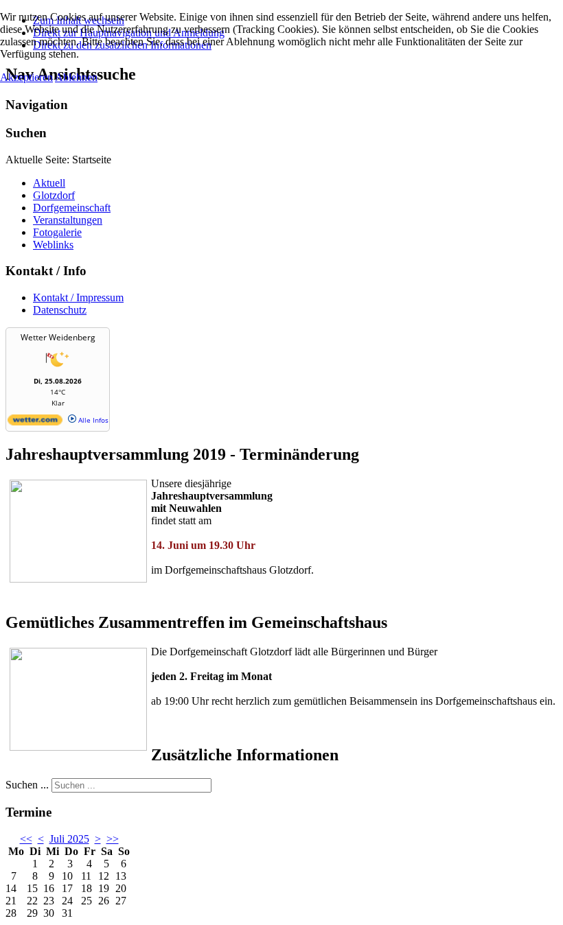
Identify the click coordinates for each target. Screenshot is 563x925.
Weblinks (53, 244)
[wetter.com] (35, 423)
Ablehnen (76, 77)
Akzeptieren (26, 77)
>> (112, 839)
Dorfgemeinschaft (72, 207)
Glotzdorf (54, 195)
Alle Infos (92, 420)
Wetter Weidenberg (58, 337)
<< (26, 839)
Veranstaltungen (67, 220)
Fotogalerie (57, 232)
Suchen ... (27, 785)
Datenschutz (60, 310)
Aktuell (49, 183)
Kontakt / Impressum (78, 297)
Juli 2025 (69, 839)
